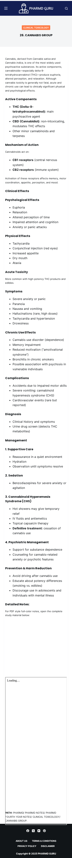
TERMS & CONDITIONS (44, 841)
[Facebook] (27, 830)
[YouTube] (38, 830)
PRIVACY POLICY (27, 846)
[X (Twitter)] (33, 830)
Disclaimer (48, 846)
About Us (21, 841)
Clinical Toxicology (36, 27)
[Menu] (6, 8)
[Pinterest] (44, 830)
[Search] (66, 8)
